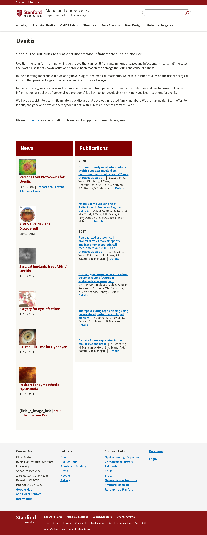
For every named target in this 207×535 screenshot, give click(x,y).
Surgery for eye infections (39, 309)
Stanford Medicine (117, 485)
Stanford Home (53, 517)
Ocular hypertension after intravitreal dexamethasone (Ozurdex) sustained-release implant (103, 278)
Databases (156, 451)
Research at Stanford (119, 489)
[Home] (29, 13)
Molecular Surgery (159, 25)
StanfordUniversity (26, 520)
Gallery (65, 480)
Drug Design (133, 25)
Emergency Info (125, 517)
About (20, 25)
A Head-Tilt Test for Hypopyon (43, 346)
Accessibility (142, 523)
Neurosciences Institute (121, 480)
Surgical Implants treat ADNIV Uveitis (43, 269)
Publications (68, 462)
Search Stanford (102, 517)
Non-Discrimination (119, 523)
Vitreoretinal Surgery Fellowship (119, 464)
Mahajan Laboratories (67, 11)
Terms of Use (51, 523)
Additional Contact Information (29, 496)
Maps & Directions (77, 517)
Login (153, 459)
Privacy (67, 523)
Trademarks (97, 523)
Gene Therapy (110, 25)
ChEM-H (110, 471)
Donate (65, 457)
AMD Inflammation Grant (39, 413)
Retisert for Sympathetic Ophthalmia (39, 387)
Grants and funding (73, 466)
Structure (89, 25)
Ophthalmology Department (124, 457)
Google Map (24, 489)
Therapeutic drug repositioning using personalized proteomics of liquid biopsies (103, 314)
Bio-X (108, 476)
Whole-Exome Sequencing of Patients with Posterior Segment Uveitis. (100, 207)
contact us (32, 120)
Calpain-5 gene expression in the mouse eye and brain (100, 342)
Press (64, 471)
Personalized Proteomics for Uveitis (41, 179)
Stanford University (27, 2)
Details (120, 188)
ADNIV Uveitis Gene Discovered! (34, 226)
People (65, 476)
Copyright (80, 523)
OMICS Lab (67, 25)
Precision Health (44, 25)
